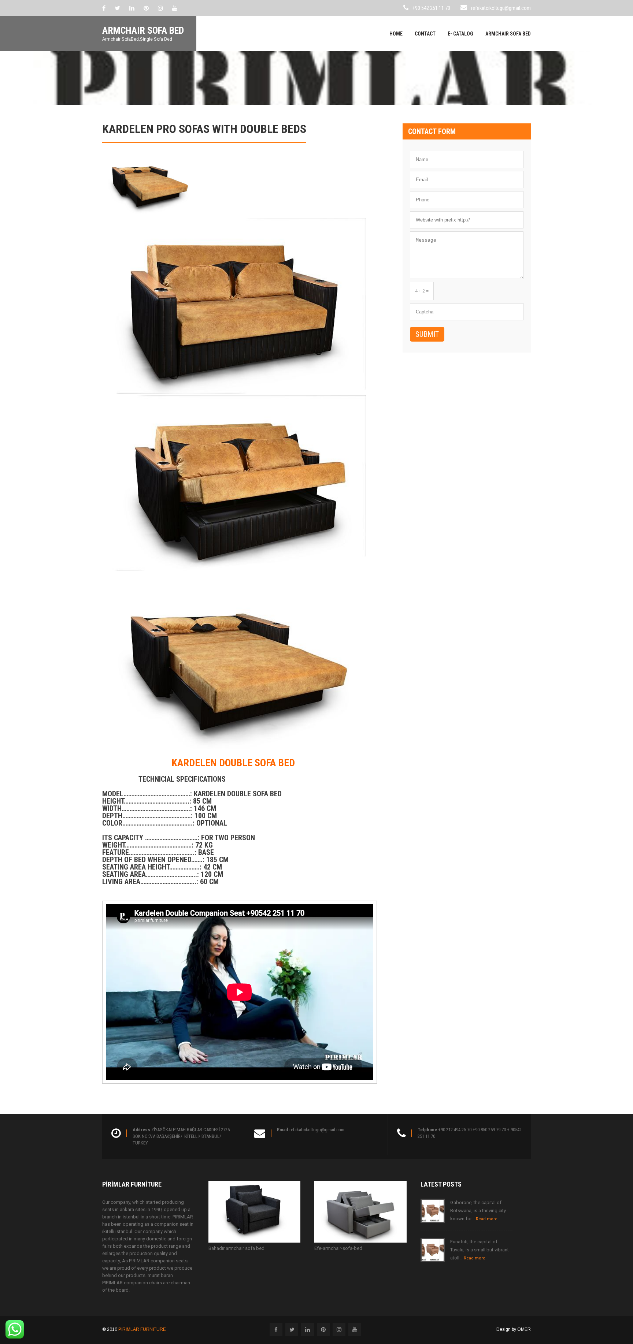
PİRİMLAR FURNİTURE (142, 1329)
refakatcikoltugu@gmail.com (501, 8)
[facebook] (104, 8)
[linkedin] (131, 8)
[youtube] (174, 8)
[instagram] (160, 8)
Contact (425, 34)
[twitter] (117, 8)
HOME (396, 34)
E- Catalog (460, 34)
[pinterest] (146, 8)
